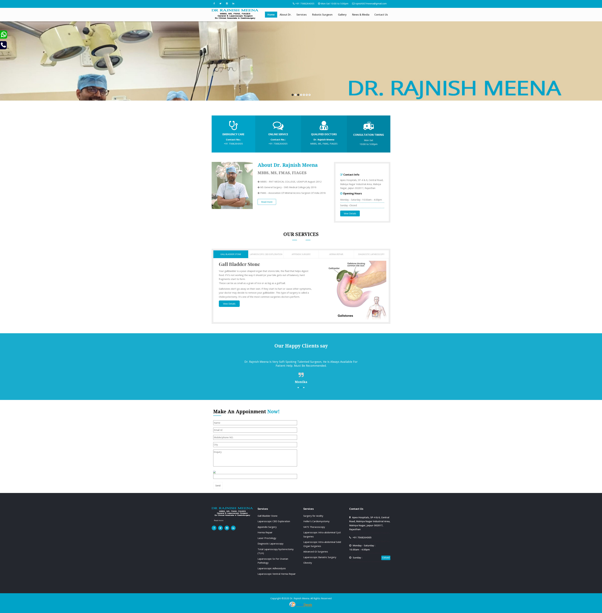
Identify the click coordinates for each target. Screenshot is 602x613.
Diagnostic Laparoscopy (270, 543)
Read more (266, 201)
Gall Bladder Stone (267, 515)
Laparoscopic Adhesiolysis (272, 568)
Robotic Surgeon (322, 14)
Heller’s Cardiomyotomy (316, 521)
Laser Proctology (267, 538)
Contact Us (381, 14)
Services (301, 14)
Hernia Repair (265, 532)
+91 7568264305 (304, 3)
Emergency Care (233, 134)
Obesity (307, 562)
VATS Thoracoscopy (314, 526)
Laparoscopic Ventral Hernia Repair (277, 573)
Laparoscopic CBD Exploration (274, 521)
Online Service (278, 134)
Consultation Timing (368, 135)
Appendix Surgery (267, 526)
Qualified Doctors (324, 134)
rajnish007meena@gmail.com (371, 3)
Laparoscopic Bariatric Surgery (319, 557)
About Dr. (285, 14)
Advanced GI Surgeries (315, 551)
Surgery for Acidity (313, 515)
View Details (350, 213)
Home (271, 14)
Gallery (342, 14)
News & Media (360, 14)
